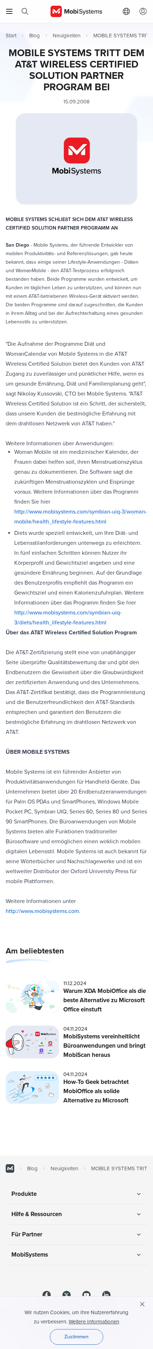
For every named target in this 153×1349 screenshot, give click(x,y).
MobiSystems (29, 1254)
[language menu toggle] (128, 11)
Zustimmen (76, 1337)
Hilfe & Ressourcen (36, 1214)
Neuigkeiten (66, 35)
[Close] (142, 1304)
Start (11, 35)
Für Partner (26, 1234)
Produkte (24, 1194)
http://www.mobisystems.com (42, 911)
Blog (34, 35)
